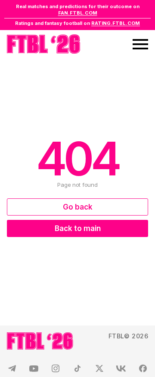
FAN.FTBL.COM (77, 13)
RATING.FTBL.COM (115, 23)
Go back (78, 207)
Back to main (78, 228)
